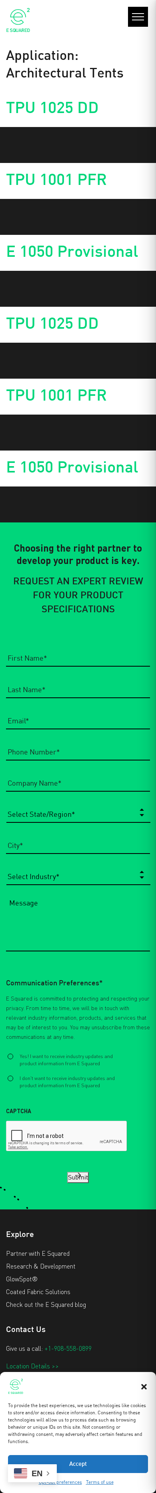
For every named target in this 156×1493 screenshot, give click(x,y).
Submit (78, 1177)
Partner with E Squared (38, 1253)
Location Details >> (32, 1366)
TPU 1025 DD (52, 109)
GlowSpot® (22, 1279)
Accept (78, 1464)
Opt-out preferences (60, 1482)
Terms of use (100, 1482)
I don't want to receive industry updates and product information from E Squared (67, 1081)
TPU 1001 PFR (56, 181)
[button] (144, 1386)
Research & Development (41, 1266)
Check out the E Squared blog (46, 1304)
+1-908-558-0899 (68, 1348)
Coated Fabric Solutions (38, 1291)
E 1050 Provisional (72, 252)
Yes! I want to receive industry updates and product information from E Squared (66, 1059)
